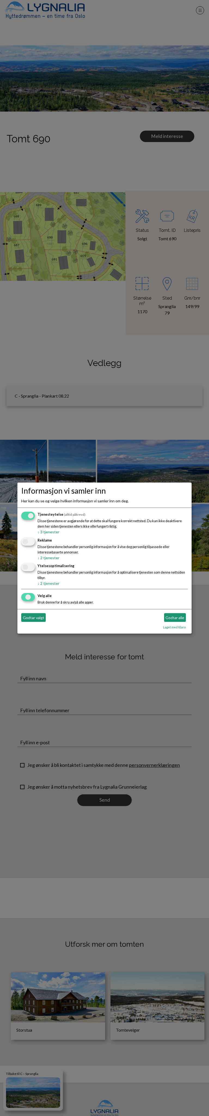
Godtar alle (174, 617)
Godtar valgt (33, 617)
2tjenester (48, 557)
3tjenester (48, 532)
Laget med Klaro (174, 627)
